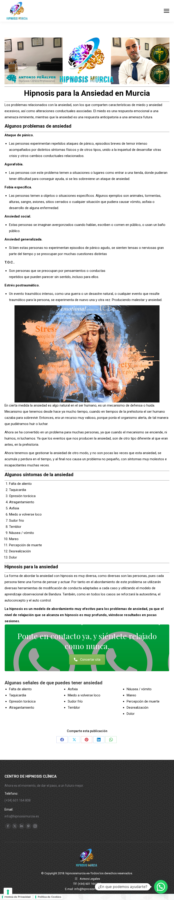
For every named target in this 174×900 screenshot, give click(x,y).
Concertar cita (90, 659)
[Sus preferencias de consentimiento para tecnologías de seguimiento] (8, 892)
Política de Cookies (49, 896)
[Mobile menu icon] (166, 11)
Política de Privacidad (18, 896)
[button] (161, 887)
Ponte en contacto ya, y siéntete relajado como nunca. (87, 641)
